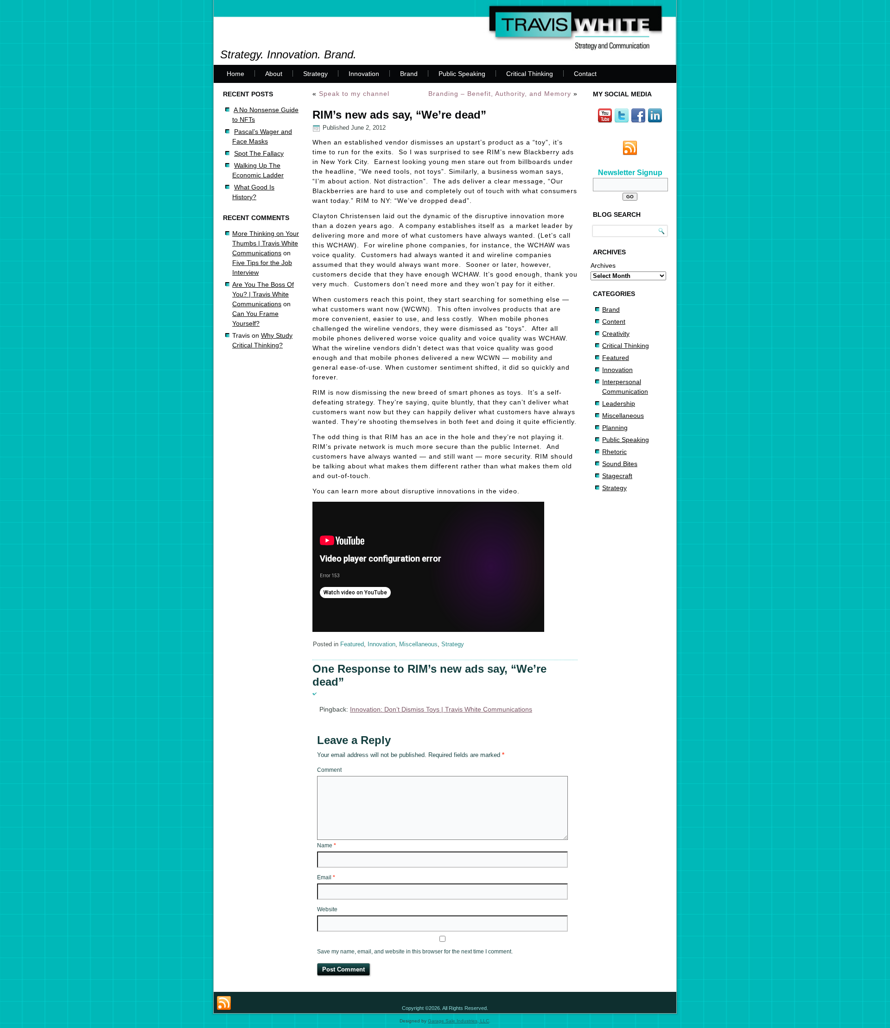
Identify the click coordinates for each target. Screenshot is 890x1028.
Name (326, 845)
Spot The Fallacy (259, 153)
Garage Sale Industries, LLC (458, 1020)
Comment (329, 770)
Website (327, 909)
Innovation (364, 73)
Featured (352, 644)
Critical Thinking (529, 73)
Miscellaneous (418, 644)
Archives (603, 265)
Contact (585, 73)
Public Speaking (462, 73)
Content (613, 321)
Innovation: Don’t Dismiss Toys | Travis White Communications (441, 709)
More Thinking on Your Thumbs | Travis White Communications (265, 243)
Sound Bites (619, 463)
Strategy (315, 73)
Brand (409, 73)
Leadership (618, 403)
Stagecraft (617, 475)
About (273, 73)
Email (326, 877)
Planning (615, 427)
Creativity (615, 333)
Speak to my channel (354, 93)
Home (235, 73)
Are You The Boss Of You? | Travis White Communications (263, 294)
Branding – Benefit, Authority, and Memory (499, 93)
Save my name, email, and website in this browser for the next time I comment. (415, 951)
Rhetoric (614, 451)
